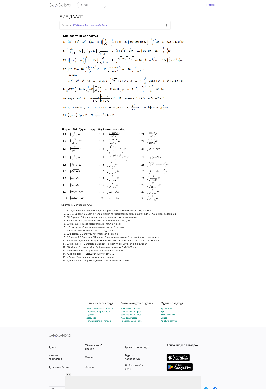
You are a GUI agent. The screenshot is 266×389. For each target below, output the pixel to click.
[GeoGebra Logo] (60, 5)
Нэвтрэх (210, 4)
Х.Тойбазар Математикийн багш (89, 25)
